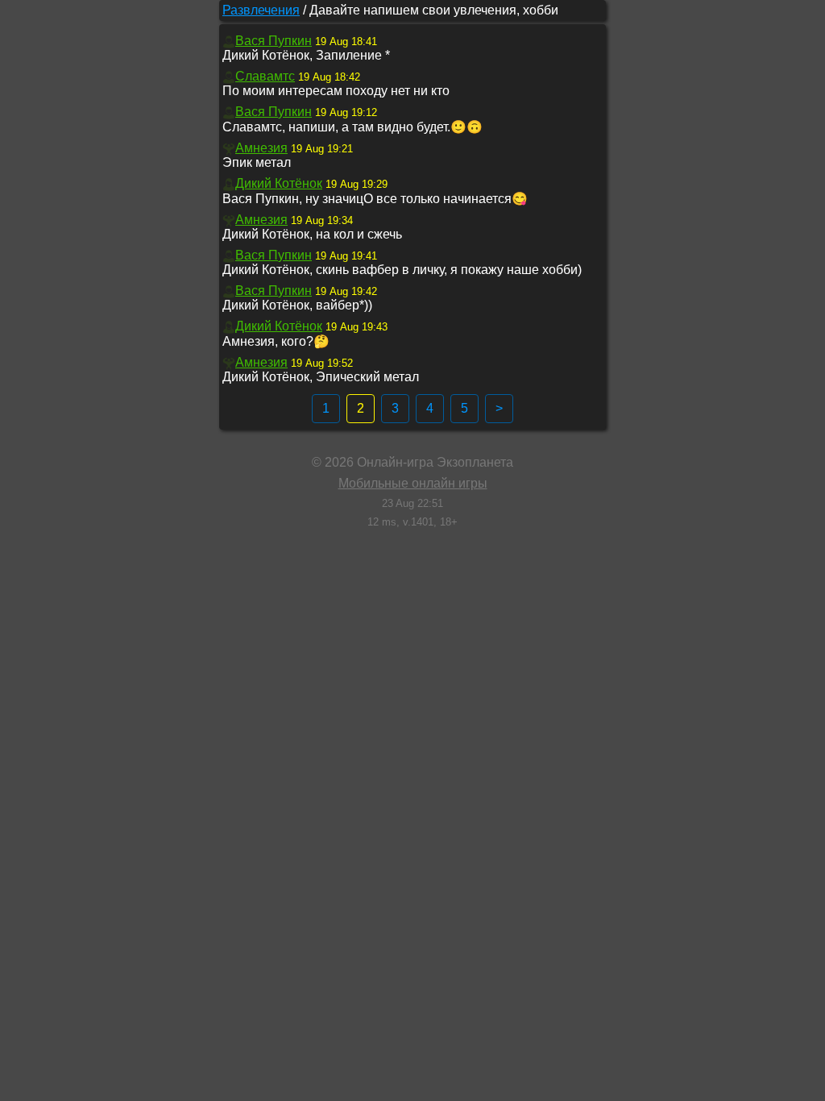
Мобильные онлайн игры (412, 483)
